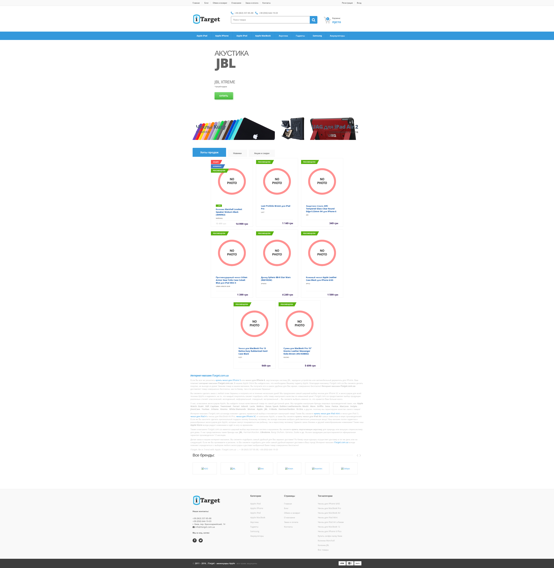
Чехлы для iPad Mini (328, 517)
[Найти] (313, 20)
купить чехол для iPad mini (327, 413)
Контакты (266, 3)
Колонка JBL (323, 545)
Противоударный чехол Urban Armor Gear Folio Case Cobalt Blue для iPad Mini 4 (231, 280)
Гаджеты (300, 35)
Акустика (283, 35)
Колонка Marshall (326, 540)
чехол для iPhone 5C (246, 416)
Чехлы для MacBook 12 (329, 526)
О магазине (236, 3)
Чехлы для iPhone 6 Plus (329, 531)
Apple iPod (241, 35)
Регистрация (347, 3)
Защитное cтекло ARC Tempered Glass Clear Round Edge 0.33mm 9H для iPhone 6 (321, 209)
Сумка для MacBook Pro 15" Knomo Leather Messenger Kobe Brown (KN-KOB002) (297, 351)
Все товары (323, 549)
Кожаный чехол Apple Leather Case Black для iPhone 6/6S (321, 278)
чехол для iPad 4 (198, 416)
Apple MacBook (263, 35)
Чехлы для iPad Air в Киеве (331, 522)
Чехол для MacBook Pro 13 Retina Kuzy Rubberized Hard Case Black (252, 351)
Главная (196, 3)
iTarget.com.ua (341, 442)
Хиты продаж (209, 152)
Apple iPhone (222, 35)
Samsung (317, 35)
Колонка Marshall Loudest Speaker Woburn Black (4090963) (229, 212)
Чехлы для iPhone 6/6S (329, 503)
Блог (206, 3)
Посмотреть (227, 99)
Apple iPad (202, 35)
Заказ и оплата (251, 3)
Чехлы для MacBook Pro (329, 508)
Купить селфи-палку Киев (330, 536)
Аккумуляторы (337, 35)
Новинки (237, 153)
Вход (359, 3)
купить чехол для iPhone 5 (228, 380)
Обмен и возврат (220, 3)
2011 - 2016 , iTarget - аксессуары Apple (215, 563)
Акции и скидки (261, 153)
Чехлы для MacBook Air (329, 512)
